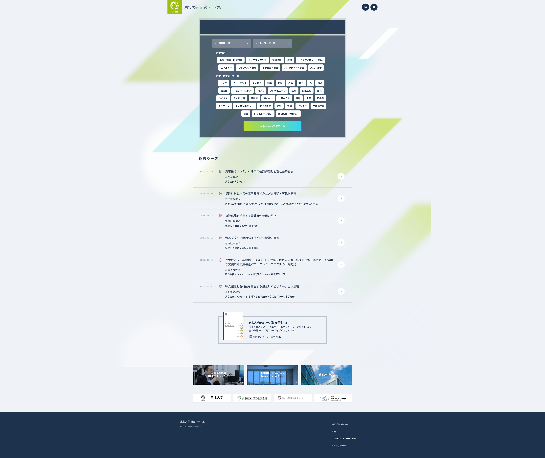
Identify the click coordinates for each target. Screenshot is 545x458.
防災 (279, 106)
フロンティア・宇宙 (294, 67)
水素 (308, 98)
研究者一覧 (224, 43)
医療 (294, 90)
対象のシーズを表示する (272, 126)
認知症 (254, 98)
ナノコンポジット (244, 106)
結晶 (269, 83)
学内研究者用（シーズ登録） (345, 438)
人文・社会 (316, 67)
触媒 (298, 98)
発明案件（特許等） (288, 113)
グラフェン (223, 106)
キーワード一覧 (267, 43)
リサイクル (284, 98)
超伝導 (320, 98)
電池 (320, 83)
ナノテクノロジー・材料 (310, 60)
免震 (289, 106)
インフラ (302, 106)
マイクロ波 (265, 106)
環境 (289, 60)
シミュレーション (263, 113)
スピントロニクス (242, 90)
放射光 (224, 90)
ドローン (268, 98)
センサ (223, 83)
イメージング (240, 83)
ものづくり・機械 (247, 67)
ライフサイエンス (257, 60)
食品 (246, 113)
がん (319, 90)
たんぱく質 (239, 98)
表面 (290, 83)
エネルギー (226, 67)
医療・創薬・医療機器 (231, 60)
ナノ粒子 (256, 83)
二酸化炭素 (318, 106)
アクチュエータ (278, 90)
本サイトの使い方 (340, 424)
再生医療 (306, 90)
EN (365, 7)
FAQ (334, 431)
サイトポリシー (339, 445)
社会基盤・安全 (270, 67)
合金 (301, 83)
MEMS (260, 90)
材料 (280, 83)
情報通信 (276, 60)
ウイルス (223, 98)
